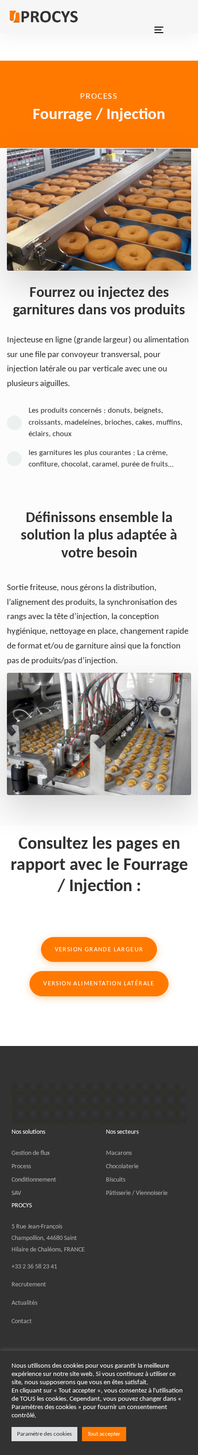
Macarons (119, 1153)
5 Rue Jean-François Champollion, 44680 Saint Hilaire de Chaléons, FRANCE (48, 1238)
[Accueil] (99, 1104)
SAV (16, 1193)
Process (21, 1166)
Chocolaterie (122, 1166)
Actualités (24, 1303)
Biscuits (115, 1180)
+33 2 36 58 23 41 (34, 1266)
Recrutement (29, 1284)
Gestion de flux (31, 1153)
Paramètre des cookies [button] (44, 1434)
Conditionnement (34, 1180)
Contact (22, 1321)
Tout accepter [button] (104, 1434)
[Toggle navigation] (159, 16)
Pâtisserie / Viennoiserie (137, 1193)
